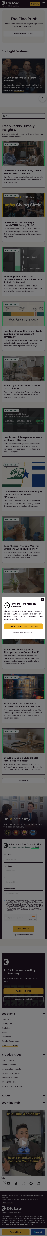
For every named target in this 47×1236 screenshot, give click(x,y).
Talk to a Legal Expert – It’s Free (23, 626)
